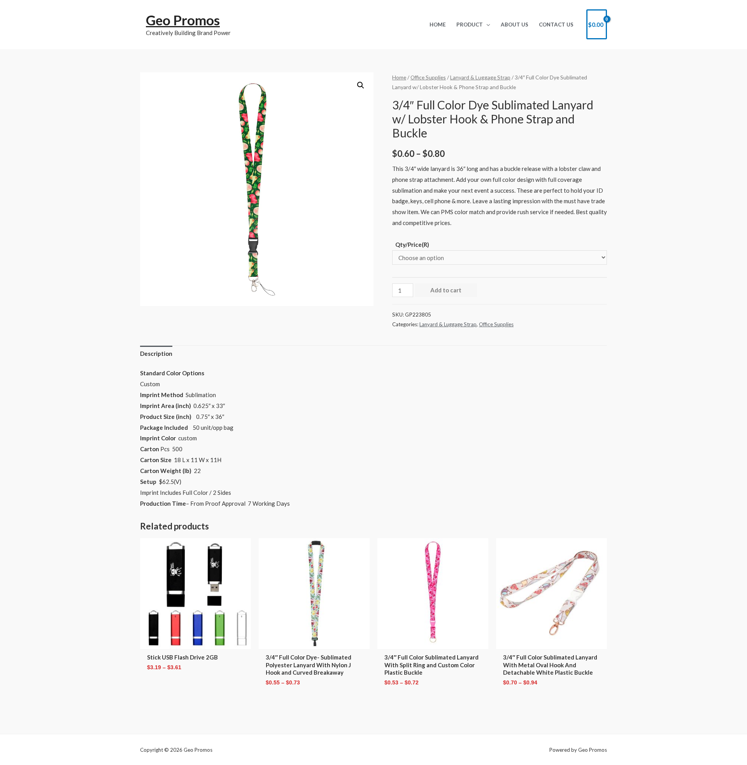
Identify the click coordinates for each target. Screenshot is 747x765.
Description (156, 353)
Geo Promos (183, 20)
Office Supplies (428, 77)
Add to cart (445, 290)
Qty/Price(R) (412, 244)
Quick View (195, 642)
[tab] (156, 354)
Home (399, 77)
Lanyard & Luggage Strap (480, 77)
